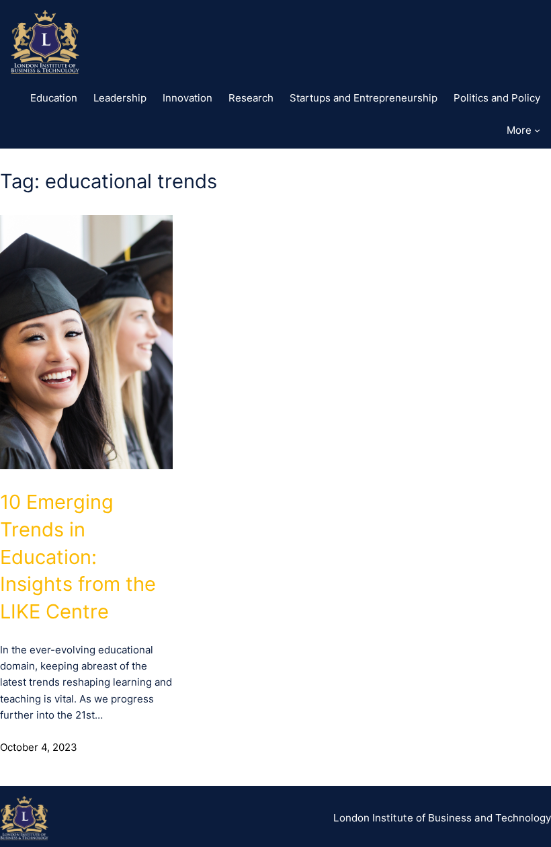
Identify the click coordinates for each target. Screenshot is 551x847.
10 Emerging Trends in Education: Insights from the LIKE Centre (78, 556)
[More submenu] (537, 130)
